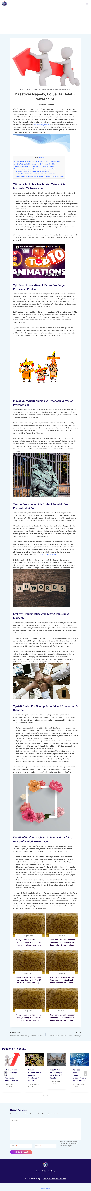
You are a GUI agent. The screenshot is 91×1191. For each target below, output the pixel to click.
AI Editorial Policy (45, 1188)
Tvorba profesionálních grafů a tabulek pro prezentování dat (34, 169)
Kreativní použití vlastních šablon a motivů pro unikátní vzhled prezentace (39, 176)
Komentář (15, 1120)
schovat (41, 158)
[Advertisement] (45, 20)
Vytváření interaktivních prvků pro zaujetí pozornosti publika (35, 164)
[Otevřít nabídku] (87, 3)
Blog (37, 1171)
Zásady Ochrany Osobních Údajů (54, 1179)
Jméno (14, 1146)
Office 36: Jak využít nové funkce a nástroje (65, 1034)
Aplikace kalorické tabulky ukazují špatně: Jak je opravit (79, 1075)
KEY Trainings (42, 104)
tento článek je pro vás (42, 125)
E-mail (38, 1146)
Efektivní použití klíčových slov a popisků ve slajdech (32, 171)
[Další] (85, 1073)
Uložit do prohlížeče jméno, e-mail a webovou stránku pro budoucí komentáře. (69, 1143)
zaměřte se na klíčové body (48, 555)
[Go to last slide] (5, 1073)
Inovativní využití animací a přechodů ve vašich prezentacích (34, 167)
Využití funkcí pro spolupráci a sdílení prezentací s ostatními (34, 174)
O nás (44, 1171)
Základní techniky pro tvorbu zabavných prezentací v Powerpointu (37, 162)
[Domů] (20, 90)
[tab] (43, 1095)
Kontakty (51, 1171)
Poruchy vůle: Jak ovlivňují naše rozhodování (26, 1034)
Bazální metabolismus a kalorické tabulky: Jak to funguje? (34, 1075)
